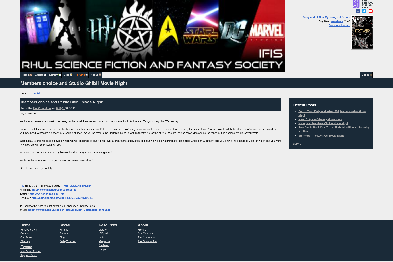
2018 (58, 108)
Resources (108, 224)
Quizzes (71, 241)
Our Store (26, 237)
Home (25, 74)
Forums (80, 74)
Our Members (146, 233)
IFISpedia (104, 233)
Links (102, 237)
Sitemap (25, 241)
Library (53, 74)
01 (63, 108)
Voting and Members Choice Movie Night (323, 123)
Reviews (104, 245)
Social (65, 224)
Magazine (104, 241)
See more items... (339, 25)
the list (36, 93)
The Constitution (147, 241)
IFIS (22, 185)
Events (39, 74)
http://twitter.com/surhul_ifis (46, 194)
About (94, 74)
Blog (66, 74)
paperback (336, 21)
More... (296, 143)
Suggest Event (28, 255)
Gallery (64, 233)
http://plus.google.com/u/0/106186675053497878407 (62, 198)
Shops (102, 249)
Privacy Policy (28, 229)
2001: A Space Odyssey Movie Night (320, 119)
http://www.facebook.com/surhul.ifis (54, 189)
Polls (62, 241)
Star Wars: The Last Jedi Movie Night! (321, 135)
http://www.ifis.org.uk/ (77, 185)
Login (365, 74)
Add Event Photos (30, 251)
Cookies (25, 233)
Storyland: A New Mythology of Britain (326, 17)
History (142, 229)
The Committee (42, 108)
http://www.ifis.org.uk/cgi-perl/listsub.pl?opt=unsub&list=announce (69, 210)
